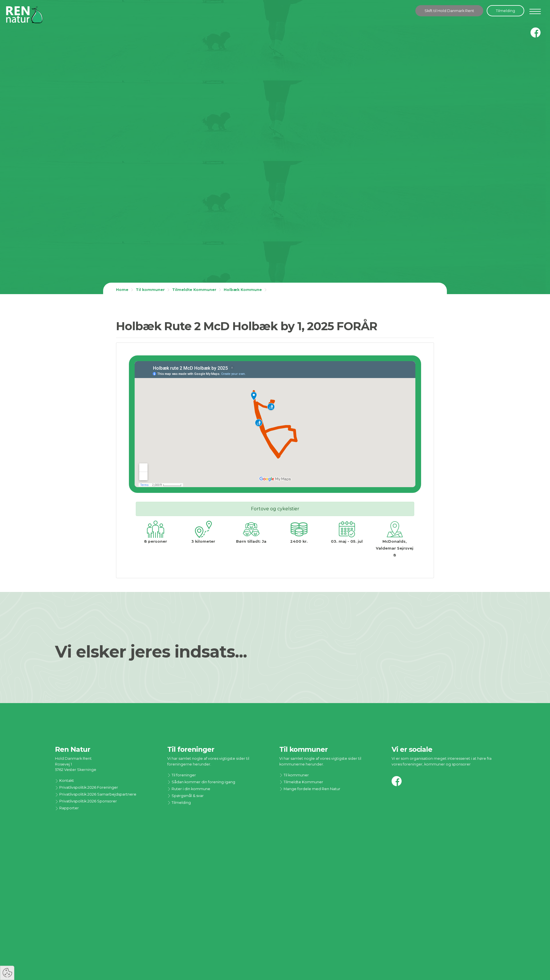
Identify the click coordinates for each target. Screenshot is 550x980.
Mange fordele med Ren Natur (311, 789)
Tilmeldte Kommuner (194, 290)
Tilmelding (505, 11)
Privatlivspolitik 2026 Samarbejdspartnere (97, 794)
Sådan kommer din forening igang (203, 782)
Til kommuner (150, 290)
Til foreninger (183, 775)
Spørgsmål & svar (187, 796)
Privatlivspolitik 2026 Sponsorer (87, 801)
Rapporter (68, 808)
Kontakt (66, 780)
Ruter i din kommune (190, 789)
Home (122, 290)
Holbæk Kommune (243, 290)
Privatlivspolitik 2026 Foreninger (88, 787)
